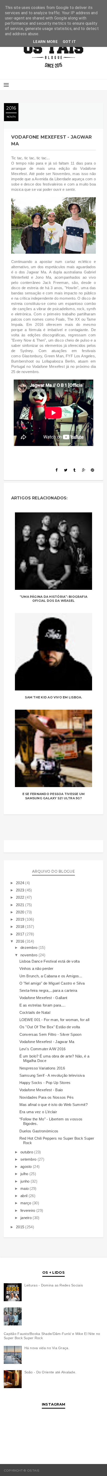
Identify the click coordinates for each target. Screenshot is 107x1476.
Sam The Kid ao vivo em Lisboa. (53, 697)
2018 (20, 926)
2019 (20, 919)
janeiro (26, 1218)
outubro (27, 1152)
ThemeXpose (92, 1470)
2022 (20, 897)
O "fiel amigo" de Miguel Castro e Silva (52, 983)
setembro (29, 1159)
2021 (20, 905)
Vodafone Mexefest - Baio (41, 1090)
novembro (29, 955)
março (26, 1203)
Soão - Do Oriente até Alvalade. (50, 1372)
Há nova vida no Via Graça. (46, 1348)
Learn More (45, 41)
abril (24, 1196)
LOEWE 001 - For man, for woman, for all (54, 1020)
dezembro (29, 947)
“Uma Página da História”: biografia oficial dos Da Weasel (53, 599)
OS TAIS (46, 1470)
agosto (26, 1166)
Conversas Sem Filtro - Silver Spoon (50, 1034)
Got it (69, 41)
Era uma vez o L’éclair (38, 1112)
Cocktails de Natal (34, 1012)
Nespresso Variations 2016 (42, 1068)
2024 (20, 883)
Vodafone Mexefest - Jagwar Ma (46, 1042)
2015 (20, 1227)
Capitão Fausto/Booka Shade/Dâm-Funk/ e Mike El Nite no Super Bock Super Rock (52, 1336)
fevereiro (28, 1210)
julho (24, 1174)
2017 (20, 934)
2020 (20, 912)
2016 (20, 941)
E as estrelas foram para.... (42, 1005)
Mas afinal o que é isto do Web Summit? (53, 1104)
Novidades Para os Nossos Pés (46, 1097)
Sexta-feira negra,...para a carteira (48, 990)
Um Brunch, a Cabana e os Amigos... (50, 976)
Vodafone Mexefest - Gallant (43, 998)
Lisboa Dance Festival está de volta (49, 961)
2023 (20, 890)
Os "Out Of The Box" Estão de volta (49, 1027)
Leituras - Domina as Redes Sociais (53, 1285)
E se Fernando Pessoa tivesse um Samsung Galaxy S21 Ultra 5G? (53, 796)
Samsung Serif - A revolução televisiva (52, 1075)
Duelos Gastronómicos (38, 1131)
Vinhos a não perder (36, 968)
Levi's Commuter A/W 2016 (42, 1049)
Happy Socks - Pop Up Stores (45, 1082)
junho (25, 1181)
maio (25, 1188)
